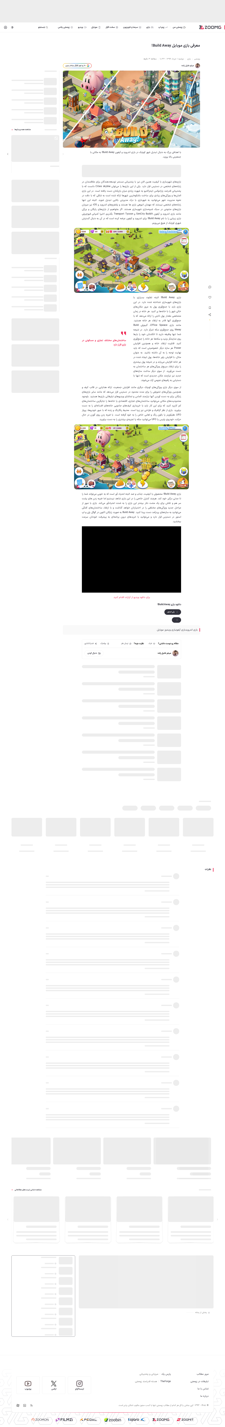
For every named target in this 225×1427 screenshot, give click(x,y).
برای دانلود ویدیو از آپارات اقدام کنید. (131, 597)
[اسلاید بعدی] (7, 154)
